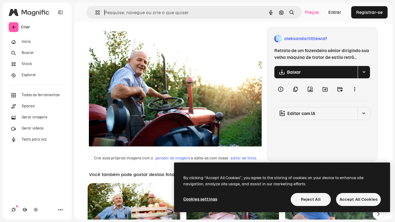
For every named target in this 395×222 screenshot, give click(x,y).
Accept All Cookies (358, 199)
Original (128, 39)
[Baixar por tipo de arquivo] (364, 72)
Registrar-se (369, 12)
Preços (312, 12)
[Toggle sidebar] (60, 12)
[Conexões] (14, 210)
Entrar (334, 12)
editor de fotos (243, 158)
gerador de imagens (172, 158)
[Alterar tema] (36, 210)
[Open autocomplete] (95, 12)
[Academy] (25, 210)
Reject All (311, 199)
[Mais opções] (354, 89)
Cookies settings (200, 199)
